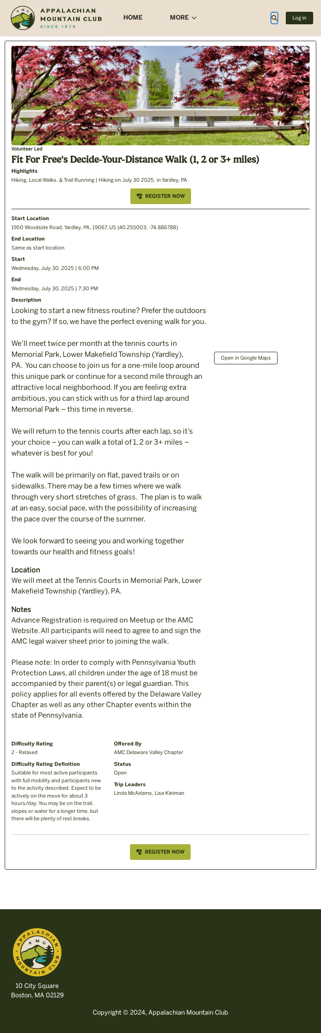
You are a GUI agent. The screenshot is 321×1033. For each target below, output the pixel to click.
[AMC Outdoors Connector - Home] (57, 18)
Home (132, 17)
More (179, 17)
